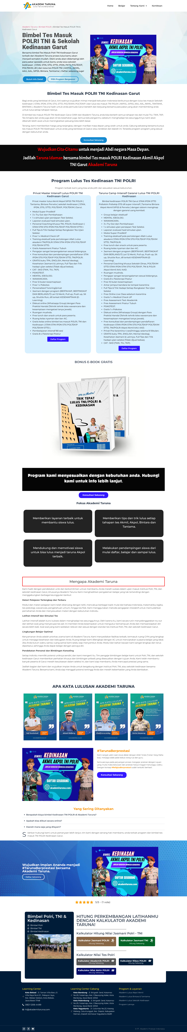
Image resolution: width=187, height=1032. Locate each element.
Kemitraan (157, 6)
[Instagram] (24, 1028)
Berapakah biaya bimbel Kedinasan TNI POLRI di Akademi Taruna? (61, 815)
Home (110, 6)
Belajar (121, 6)
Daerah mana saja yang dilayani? (43, 827)
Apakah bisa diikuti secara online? (44, 821)
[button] (93, 815)
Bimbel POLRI (45, 27)
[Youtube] (33, 1028)
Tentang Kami (137, 6)
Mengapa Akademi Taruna (93, 581)
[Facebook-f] (28, 1028)
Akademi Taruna (29, 27)
